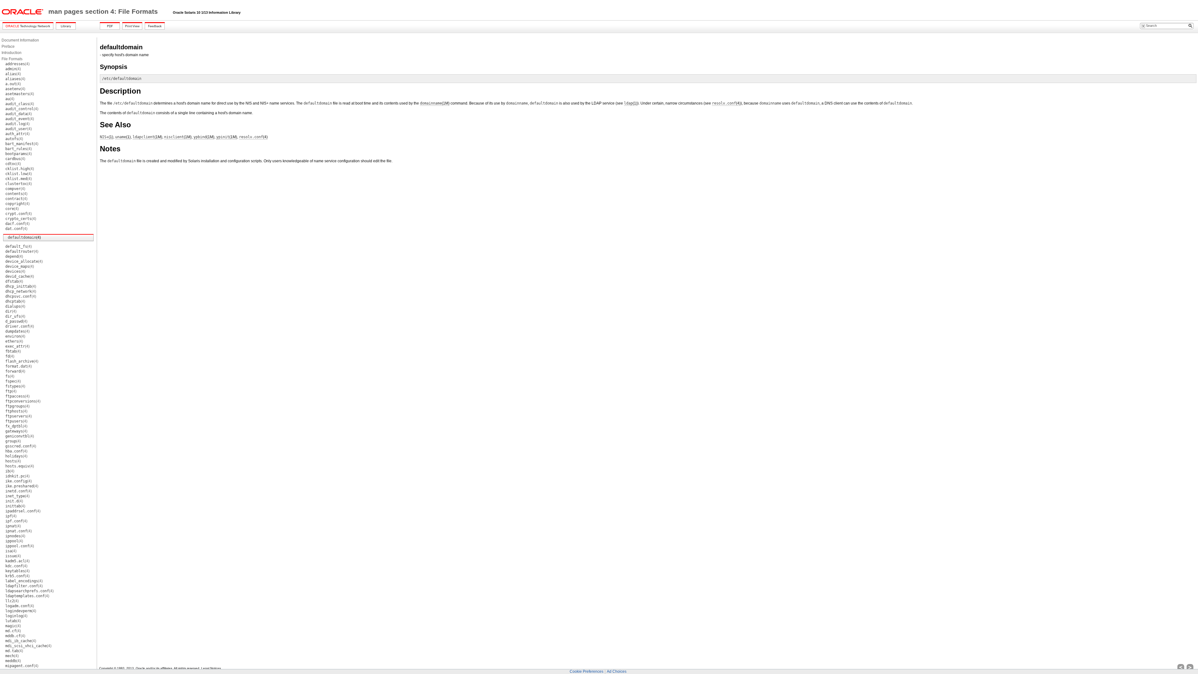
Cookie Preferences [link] (586, 671)
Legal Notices (211, 668)
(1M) (435, 103)
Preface (8, 46)
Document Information (20, 40)
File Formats (12, 59)
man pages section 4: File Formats (104, 11)
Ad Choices (616, 671)
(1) (630, 103)
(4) (17, 64)
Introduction (12, 53)
